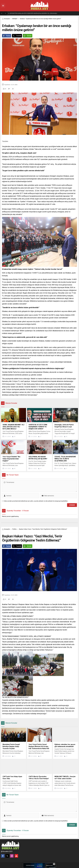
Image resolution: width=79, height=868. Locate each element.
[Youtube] (16, 856)
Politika (14, 529)
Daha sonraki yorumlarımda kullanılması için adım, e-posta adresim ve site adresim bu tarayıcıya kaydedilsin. (36, 501)
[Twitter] (7, 856)
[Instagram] (12, 856)
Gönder (29, 36)
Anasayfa (7, 18)
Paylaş (8, 36)
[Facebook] (3, 856)
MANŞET (14, 18)
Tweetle (18, 36)
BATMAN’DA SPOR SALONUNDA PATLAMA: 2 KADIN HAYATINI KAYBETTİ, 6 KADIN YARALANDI (37, 13)
